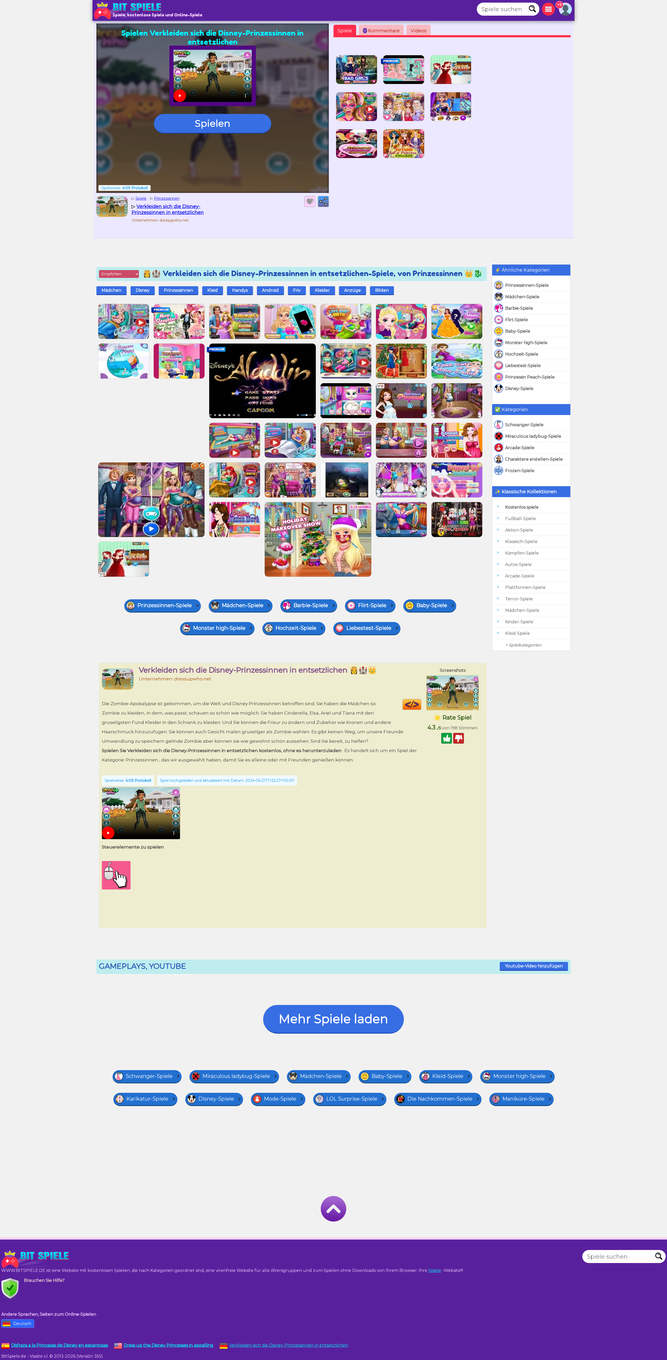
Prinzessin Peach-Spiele (530, 377)
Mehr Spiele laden (333, 1018)
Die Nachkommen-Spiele (439, 1099)
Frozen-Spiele (519, 470)
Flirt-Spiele (516, 319)
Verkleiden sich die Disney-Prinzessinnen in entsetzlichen (288, 1345)
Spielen (212, 123)
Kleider (322, 290)
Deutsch (22, 1323)
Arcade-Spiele (519, 447)
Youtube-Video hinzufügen (534, 965)
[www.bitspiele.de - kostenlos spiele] (36, 1259)
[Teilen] (323, 201)
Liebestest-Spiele (523, 365)
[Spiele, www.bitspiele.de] (129, 10)
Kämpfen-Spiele (522, 553)
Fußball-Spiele (520, 518)
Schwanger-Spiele (524, 424)
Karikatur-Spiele (147, 1099)
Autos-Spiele (518, 564)
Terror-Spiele (519, 598)
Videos (419, 31)
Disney (143, 290)
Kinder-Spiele (519, 621)
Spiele (345, 31)
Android (270, 290)
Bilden (382, 290)
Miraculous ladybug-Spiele (533, 436)
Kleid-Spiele (517, 633)
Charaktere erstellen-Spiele (534, 459)
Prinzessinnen (178, 290)
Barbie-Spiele (519, 308)
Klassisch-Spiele (521, 541)
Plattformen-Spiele (525, 587)
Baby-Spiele (517, 331)
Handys (240, 290)
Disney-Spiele (519, 388)
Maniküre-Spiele (523, 1099)
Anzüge (352, 290)
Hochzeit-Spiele (521, 354)
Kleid (212, 290)
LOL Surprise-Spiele (351, 1099)
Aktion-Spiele (519, 530)
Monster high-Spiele (526, 342)
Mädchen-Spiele (522, 296)
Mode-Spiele (280, 1099)
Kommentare (382, 31)
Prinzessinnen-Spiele (527, 285)
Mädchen (111, 290)
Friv (297, 290)
